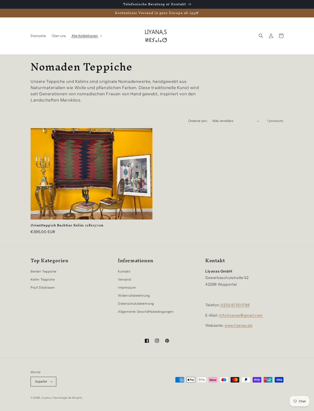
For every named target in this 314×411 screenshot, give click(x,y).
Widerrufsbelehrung (134, 295)
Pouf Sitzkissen (43, 287)
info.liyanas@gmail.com (241, 315)
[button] (86, 36)
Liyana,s (47, 397)
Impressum (127, 287)
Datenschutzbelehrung (136, 303)
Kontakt (124, 271)
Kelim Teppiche (43, 279)
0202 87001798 (234, 305)
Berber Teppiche (44, 271)
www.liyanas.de (238, 325)
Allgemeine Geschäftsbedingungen (146, 312)
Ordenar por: (198, 121)
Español (41, 381)
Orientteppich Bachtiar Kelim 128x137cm (67, 225)
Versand (124, 279)
